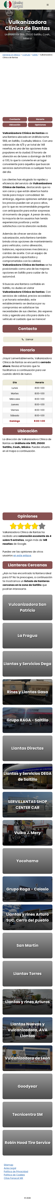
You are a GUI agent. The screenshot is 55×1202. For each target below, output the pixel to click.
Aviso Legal (10, 1168)
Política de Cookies (14, 1174)
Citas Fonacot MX (13, 1178)
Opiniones (40, 124)
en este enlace (22, 555)
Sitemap (8, 1164)
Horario (40, 119)
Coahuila (26, 55)
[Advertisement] (27, 87)
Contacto (14, 119)
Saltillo (35, 55)
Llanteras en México (11, 55)
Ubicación (14, 124)
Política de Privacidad (16, 1171)
